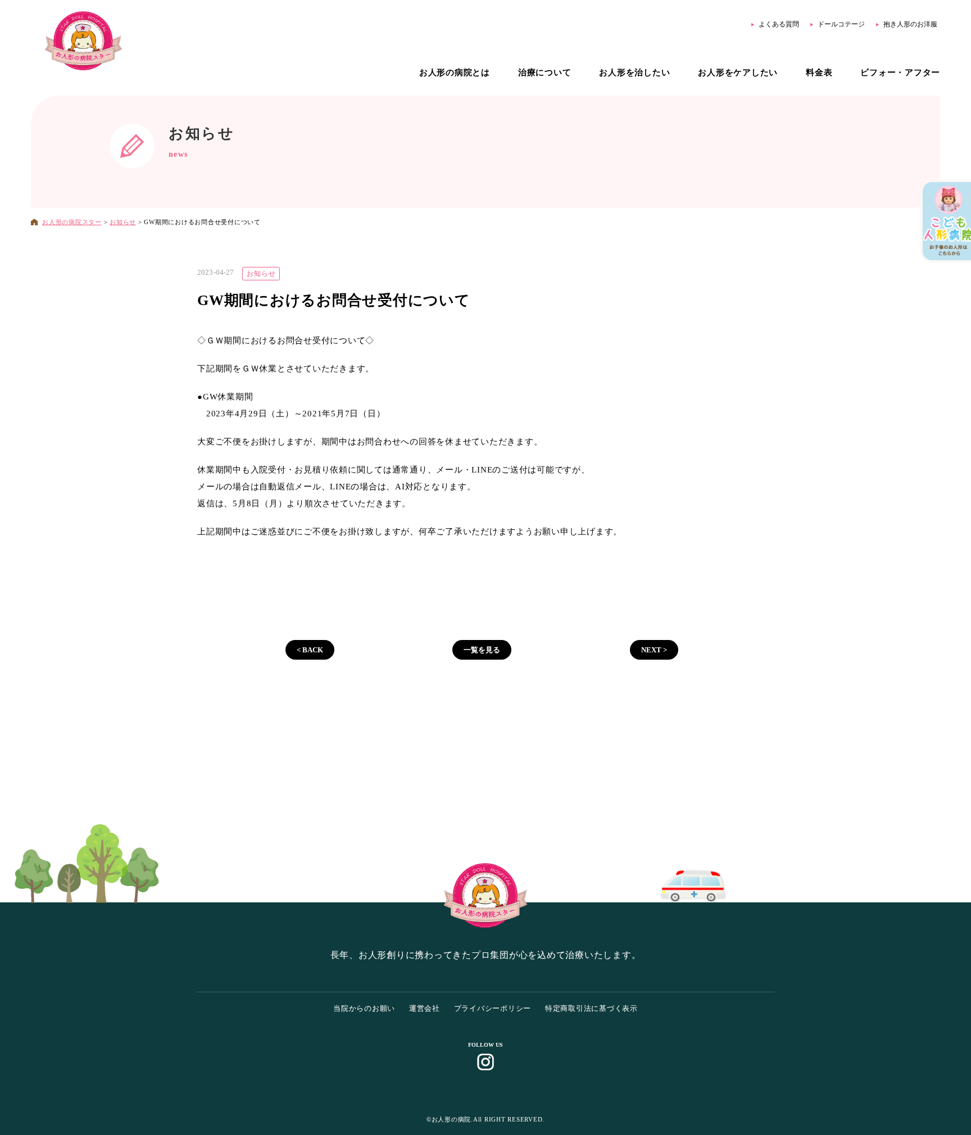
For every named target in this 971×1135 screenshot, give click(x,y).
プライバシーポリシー (493, 1008)
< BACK (310, 650)
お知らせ (201, 133)
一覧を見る (482, 650)
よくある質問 (779, 24)
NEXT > (654, 650)
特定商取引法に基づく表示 (591, 1008)
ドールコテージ (841, 24)
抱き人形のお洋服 (910, 24)
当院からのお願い (364, 1008)
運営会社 (424, 1008)
